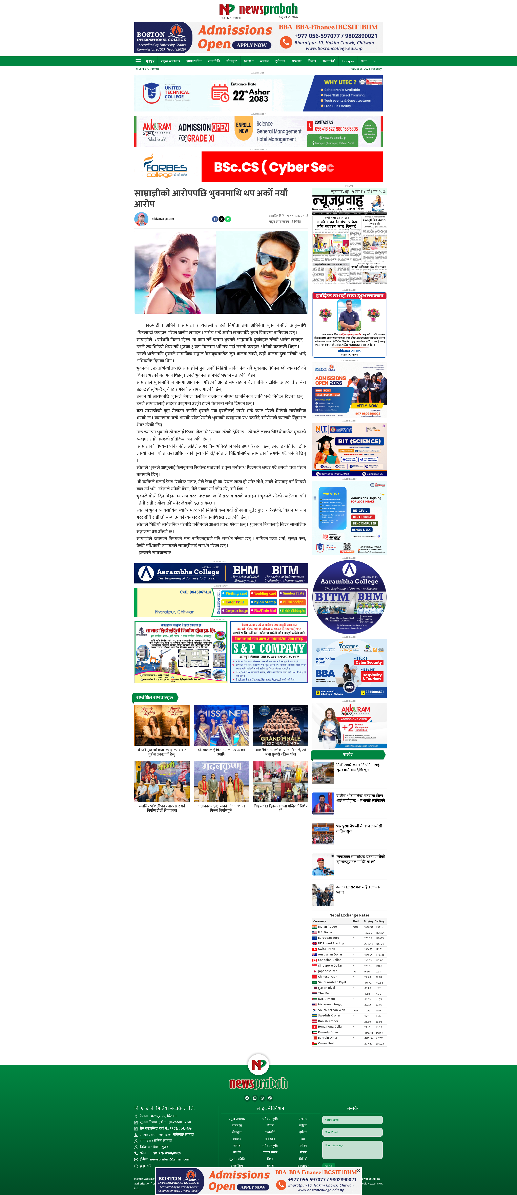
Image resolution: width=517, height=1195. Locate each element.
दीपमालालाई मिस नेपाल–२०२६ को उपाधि (221, 752)
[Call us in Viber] (270, 1098)
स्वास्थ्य (249, 61)
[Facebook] (215, 219)
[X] (222, 219)
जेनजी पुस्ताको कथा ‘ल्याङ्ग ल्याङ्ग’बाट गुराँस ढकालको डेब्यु (162, 752)
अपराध (296, 61)
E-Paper (348, 61)
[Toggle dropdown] (374, 61)
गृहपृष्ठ (150, 61)
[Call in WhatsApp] (262, 1098)
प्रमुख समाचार (170, 61)
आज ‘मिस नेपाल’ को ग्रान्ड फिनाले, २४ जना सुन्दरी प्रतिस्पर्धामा (280, 752)
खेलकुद (231, 61)
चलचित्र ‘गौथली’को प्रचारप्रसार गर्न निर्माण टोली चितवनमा (162, 808)
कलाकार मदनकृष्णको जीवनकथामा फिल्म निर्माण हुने (221, 808)
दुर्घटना (280, 61)
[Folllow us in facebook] (247, 1098)
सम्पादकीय (194, 61)
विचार (312, 61)
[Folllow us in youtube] (255, 1098)
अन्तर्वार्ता (328, 61)
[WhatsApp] (228, 219)
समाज (264, 61)
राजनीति (214, 61)
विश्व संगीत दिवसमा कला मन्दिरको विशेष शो (281, 808)
